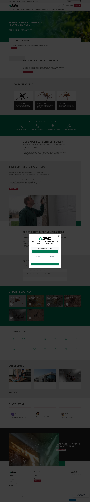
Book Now (45, 264)
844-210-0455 (45, 251)
